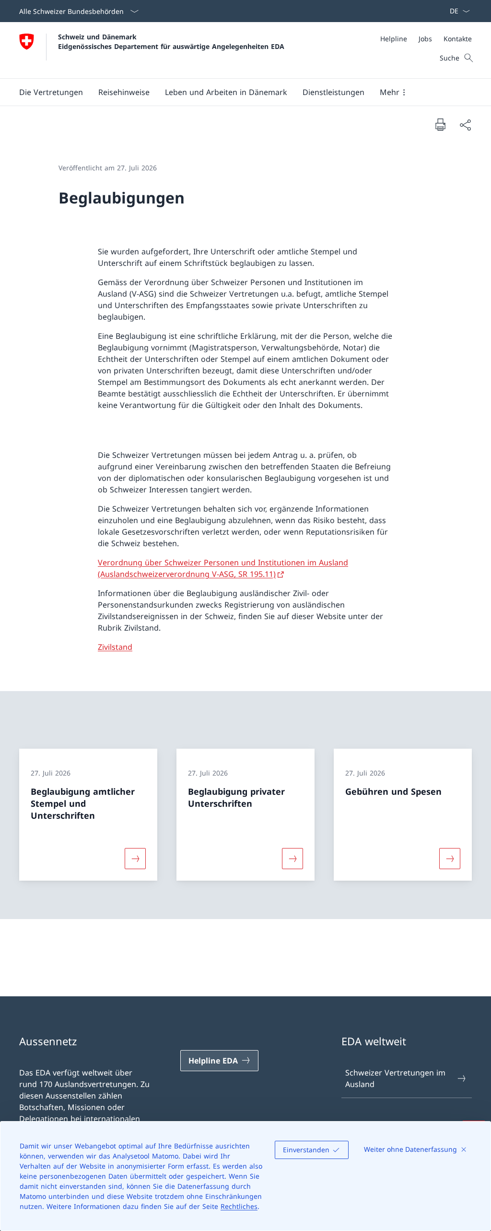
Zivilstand (115, 647)
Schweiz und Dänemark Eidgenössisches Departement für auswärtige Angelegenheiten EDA (171, 41)
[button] (51, 92)
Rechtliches (239, 1206)
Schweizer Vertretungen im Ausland (395, 1078)
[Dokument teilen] (465, 125)
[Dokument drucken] (440, 124)
